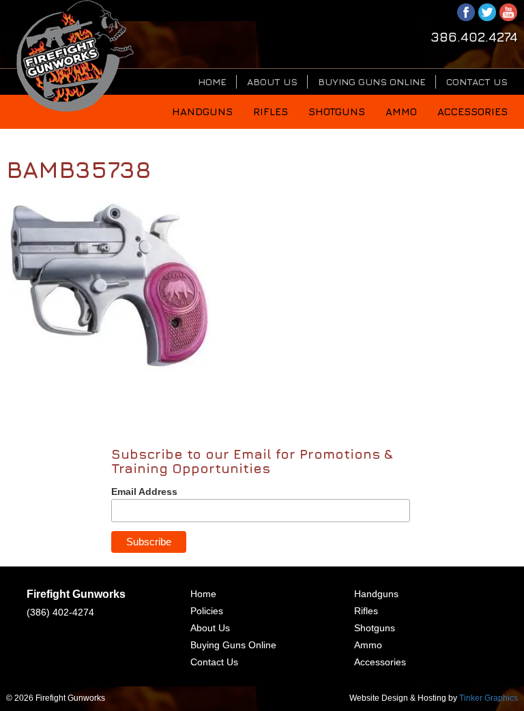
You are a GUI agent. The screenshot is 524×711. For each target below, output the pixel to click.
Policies (206, 610)
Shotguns (336, 111)
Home (212, 81)
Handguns (202, 111)
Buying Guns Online (372, 81)
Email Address (144, 491)
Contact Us (477, 81)
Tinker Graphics (488, 698)
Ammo (401, 111)
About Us (272, 81)
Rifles (270, 111)
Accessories (472, 111)
